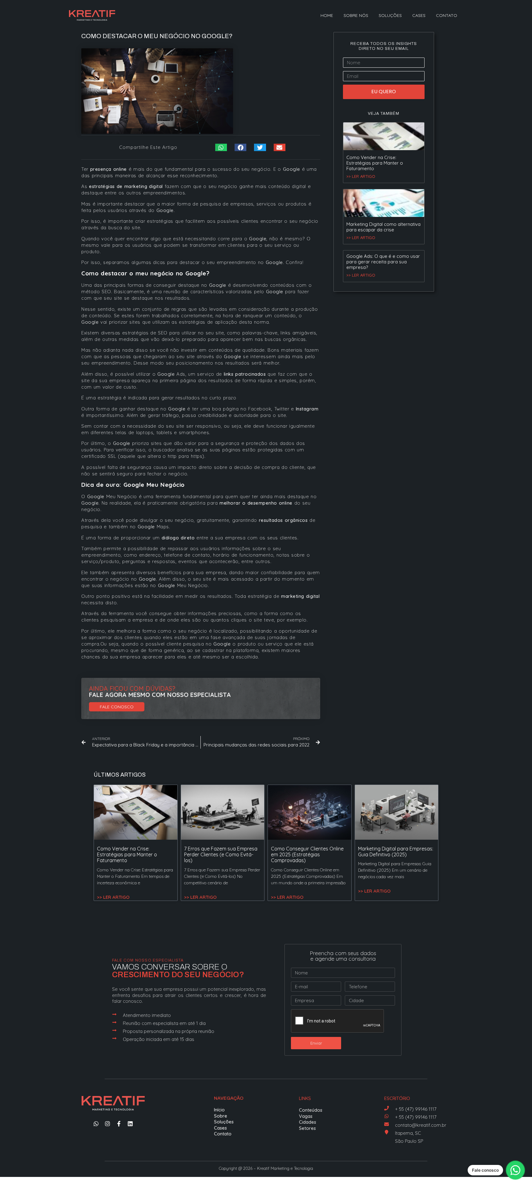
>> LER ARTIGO (360, 176)
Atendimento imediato (147, 1015)
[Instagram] (107, 1123)
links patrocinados (245, 374)
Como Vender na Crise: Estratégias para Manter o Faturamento (374, 162)
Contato (446, 15)
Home (326, 15)
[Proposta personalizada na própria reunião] (114, 1030)
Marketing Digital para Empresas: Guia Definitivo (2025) (395, 852)
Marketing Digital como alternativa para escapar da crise (383, 227)
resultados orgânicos (283, 520)
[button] (221, 147)
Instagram (307, 409)
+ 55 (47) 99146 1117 (416, 1109)
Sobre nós (356, 15)
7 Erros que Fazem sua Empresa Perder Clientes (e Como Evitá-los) (220, 854)
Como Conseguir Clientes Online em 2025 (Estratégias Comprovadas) (307, 854)
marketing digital (300, 596)
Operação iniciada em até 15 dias (158, 1039)
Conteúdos (310, 1110)
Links (305, 1098)
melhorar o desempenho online (256, 503)
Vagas (305, 1116)
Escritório (397, 1098)
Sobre (220, 1116)
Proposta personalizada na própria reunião (168, 1031)
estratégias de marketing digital (126, 186)
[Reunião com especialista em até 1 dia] (114, 1022)
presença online (108, 169)
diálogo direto (178, 538)
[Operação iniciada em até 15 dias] (114, 1038)
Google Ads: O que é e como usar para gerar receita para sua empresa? (383, 261)
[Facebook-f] (119, 1123)
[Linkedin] (130, 1123)
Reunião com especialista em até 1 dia (164, 1023)
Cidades (307, 1122)
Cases (418, 15)
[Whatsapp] (96, 1123)
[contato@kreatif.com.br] (386, 1124)
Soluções (390, 15)
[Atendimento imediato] (114, 1014)
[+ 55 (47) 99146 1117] (386, 1108)
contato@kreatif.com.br (420, 1125)
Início (219, 1110)
